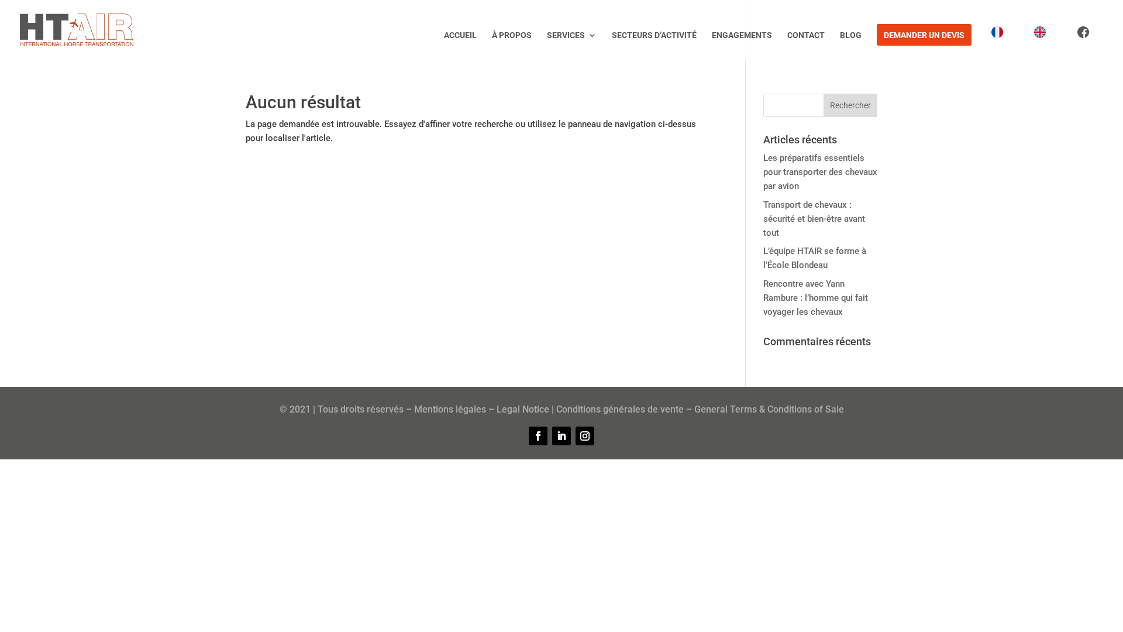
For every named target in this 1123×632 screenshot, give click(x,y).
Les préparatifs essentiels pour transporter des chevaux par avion (820, 172)
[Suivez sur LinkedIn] (561, 436)
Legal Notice (523, 409)
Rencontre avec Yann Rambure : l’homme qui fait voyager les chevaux (815, 298)
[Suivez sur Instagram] (585, 436)
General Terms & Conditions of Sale (769, 409)
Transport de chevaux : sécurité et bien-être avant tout (814, 219)
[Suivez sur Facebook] (538, 436)
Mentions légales (450, 409)
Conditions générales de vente (620, 409)
